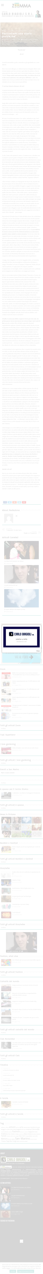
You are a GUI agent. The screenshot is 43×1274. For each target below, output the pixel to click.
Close (38, 651)
